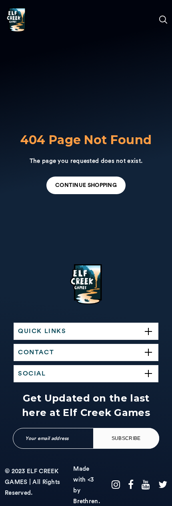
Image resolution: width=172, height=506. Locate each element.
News (13, 378)
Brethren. (86, 501)
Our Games (15, 146)
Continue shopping (86, 185)
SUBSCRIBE (126, 438)
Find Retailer (18, 347)
